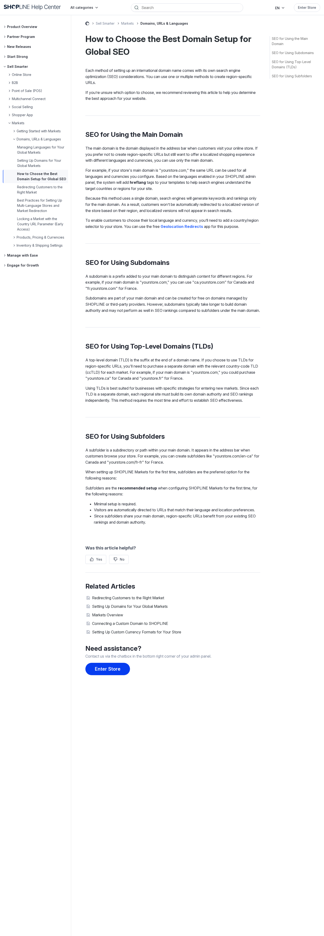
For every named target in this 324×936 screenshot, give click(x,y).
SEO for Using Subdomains (293, 53)
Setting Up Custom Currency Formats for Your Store (136, 632)
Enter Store (307, 7)
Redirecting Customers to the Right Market (128, 597)
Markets (127, 23)
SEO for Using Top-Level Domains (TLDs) (291, 64)
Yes (99, 559)
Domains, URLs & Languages (164, 23)
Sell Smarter (105, 23)
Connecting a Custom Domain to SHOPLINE (130, 623)
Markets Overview (107, 615)
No (122, 559)
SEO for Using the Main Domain (290, 41)
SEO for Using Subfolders (292, 76)
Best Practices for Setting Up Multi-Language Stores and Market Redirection (39, 205)
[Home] (32, 7)
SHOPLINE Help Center (87, 24)
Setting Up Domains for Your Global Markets (130, 606)
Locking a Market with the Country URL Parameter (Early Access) (40, 224)
